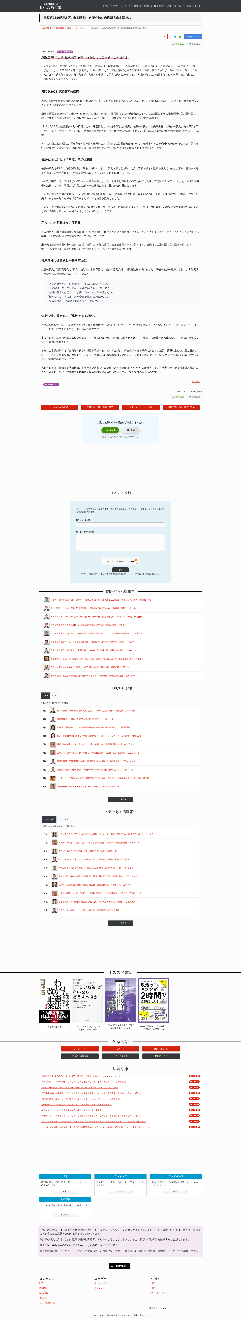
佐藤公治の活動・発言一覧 (99, 407)
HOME (105, 6)
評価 (175, 1191)
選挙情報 (161, 6)
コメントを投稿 (58, 407)
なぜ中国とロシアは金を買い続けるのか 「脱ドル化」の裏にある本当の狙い (76, 1104)
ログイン (197, 6)
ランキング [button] (125, 6)
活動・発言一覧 (161, 1049)
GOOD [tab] (45, 696)
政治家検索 (44, 1293)
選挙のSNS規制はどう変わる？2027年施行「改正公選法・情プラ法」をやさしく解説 (79, 1087)
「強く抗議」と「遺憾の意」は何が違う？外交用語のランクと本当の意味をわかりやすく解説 (83, 1082)
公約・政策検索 (120, 1056)
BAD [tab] (54, 696)
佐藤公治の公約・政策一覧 (180, 407)
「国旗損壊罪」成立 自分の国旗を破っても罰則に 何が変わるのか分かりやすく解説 (80, 1099)
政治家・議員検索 (80, 1056)
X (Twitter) (119, 1265)
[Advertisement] (120, 466)
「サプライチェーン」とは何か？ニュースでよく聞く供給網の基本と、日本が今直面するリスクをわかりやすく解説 (93, 1121)
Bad (133, 430)
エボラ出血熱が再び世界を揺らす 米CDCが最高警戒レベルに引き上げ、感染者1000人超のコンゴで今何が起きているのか (97, 1127)
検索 (65, 1191)
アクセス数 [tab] (49, 819)
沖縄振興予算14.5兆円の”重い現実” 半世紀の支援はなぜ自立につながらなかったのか (81, 1076)
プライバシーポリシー (160, 1293)
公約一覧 (120, 1049)
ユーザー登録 (185, 6)
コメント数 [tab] (64, 819)
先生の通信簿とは (47, 1303)
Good (112, 430)
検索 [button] (115, 6)
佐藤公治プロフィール (140, 407)
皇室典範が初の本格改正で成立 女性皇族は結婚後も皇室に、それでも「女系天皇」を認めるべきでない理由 (90, 1093)
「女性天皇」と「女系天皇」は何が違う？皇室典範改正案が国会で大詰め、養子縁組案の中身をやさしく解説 (90, 1116)
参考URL (196, 381)
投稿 (120, 570)
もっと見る (119, 799)
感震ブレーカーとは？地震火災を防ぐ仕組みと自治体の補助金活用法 (72, 1110)
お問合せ (154, 1288)
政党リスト (172, 6)
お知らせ (138, 6)
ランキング (120, 1191)
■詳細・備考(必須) (85, 532)
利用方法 (148, 6)
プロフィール (80, 1049)
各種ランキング (161, 1056)
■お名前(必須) (83, 520)
